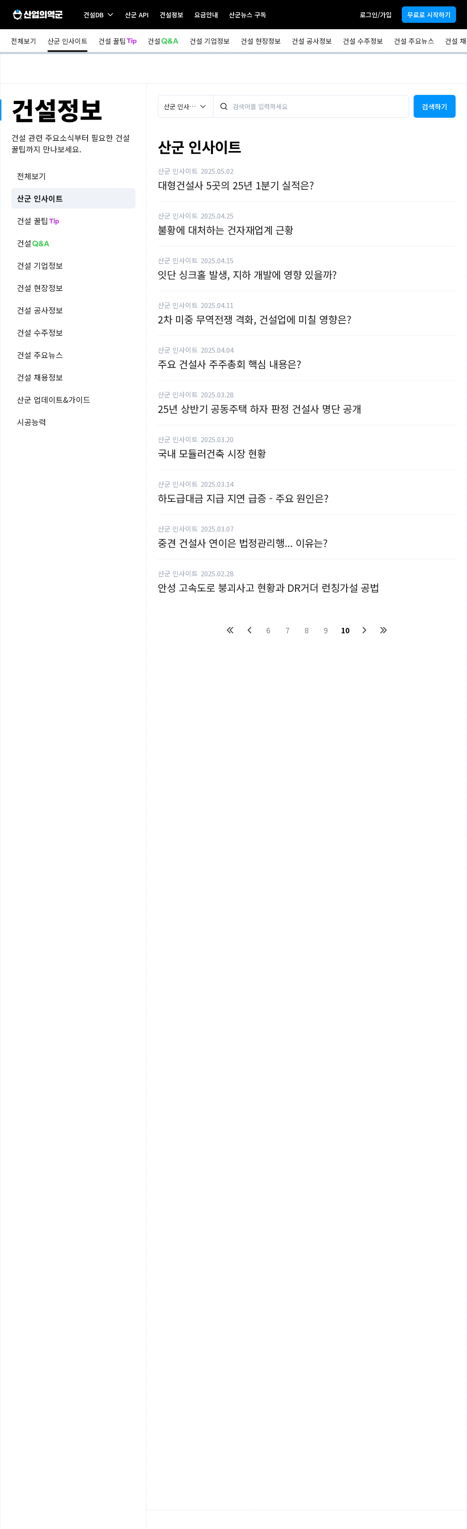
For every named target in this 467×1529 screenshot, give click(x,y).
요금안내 (206, 14)
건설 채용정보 (40, 377)
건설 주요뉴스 (414, 41)
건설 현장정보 (261, 41)
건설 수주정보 (363, 41)
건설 (154, 41)
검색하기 (434, 106)
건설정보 (171, 14)
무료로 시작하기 (429, 14)
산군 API (137, 14)
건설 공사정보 (312, 41)
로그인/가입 (376, 14)
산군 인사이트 (67, 41)
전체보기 (23, 41)
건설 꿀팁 (112, 41)
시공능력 (31, 422)
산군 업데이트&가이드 (53, 399)
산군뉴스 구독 (247, 14)
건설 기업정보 (210, 41)
